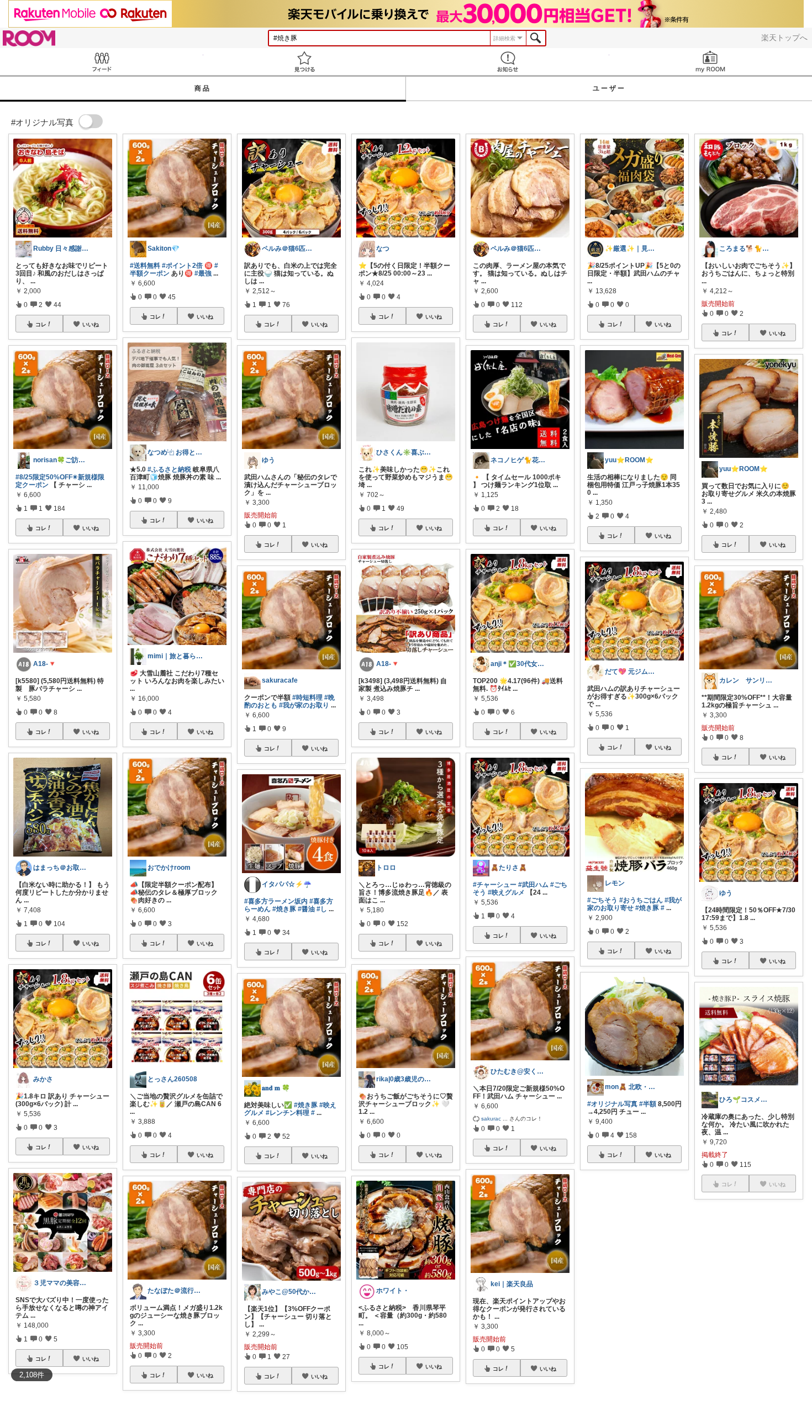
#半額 (647, 1104)
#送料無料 (145, 265)
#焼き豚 (284, 909)
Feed (101, 61)
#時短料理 (307, 697)
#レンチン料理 (287, 1113)
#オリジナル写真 (612, 1104)
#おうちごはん (641, 900)
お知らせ (507, 61)
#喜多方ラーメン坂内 (276, 901)
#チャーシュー (494, 885)
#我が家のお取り (304, 705)
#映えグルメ (506, 892)
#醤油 (306, 909)
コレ (40, 324)
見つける (305, 61)
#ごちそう (602, 900)
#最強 (203, 273)
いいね (90, 324)
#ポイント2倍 (182, 265)
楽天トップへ (784, 37)
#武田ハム (533, 885)
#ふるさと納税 (169, 469)
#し (322, 909)
